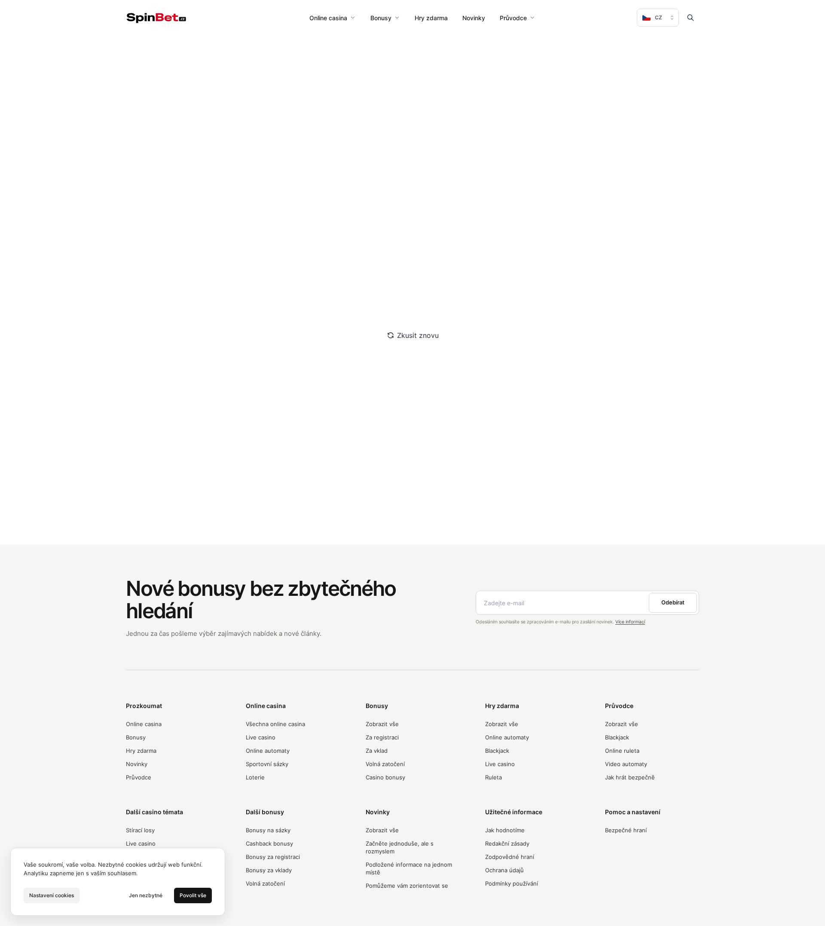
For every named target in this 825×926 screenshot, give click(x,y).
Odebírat (672, 602)
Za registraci (382, 737)
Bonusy (380, 17)
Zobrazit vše (382, 724)
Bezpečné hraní (626, 830)
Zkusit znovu (418, 335)
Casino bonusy (385, 777)
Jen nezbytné (145, 895)
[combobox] (658, 18)
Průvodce (513, 17)
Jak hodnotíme (505, 830)
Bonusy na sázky (268, 830)
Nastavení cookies (51, 895)
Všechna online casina (275, 724)
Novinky (473, 17)
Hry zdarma (431, 17)
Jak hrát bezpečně (630, 777)
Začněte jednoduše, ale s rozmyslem (400, 847)
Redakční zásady (507, 843)
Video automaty (626, 763)
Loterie (255, 777)
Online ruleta (622, 750)
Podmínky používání (511, 883)
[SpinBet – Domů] (156, 17)
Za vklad (377, 750)
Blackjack (497, 750)
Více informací (630, 622)
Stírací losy (140, 830)
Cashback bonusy (269, 843)
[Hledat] (690, 17)
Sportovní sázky (267, 763)
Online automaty (268, 750)
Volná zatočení (385, 763)
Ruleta (493, 777)
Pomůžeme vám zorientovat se (407, 885)
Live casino (260, 737)
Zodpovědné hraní (509, 856)
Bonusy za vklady (269, 870)
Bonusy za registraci (273, 856)
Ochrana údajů (504, 870)
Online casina (328, 17)
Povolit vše (193, 895)
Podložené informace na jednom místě (409, 868)
